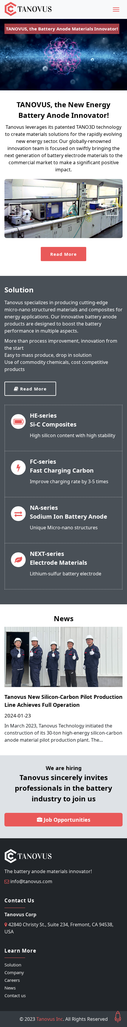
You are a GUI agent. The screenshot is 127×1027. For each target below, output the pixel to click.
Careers (12, 980)
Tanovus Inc (49, 1019)
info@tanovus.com (31, 881)
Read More (63, 254)
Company (14, 972)
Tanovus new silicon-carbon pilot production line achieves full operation (63, 700)
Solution (12, 965)
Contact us (15, 995)
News (10, 988)
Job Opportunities (66, 819)
